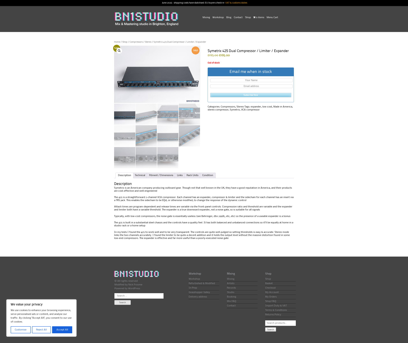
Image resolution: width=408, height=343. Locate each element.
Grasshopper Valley (199, 292)
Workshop (218, 17)
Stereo (148, 42)
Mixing (206, 17)
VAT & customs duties (236, 3)
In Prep (193, 288)
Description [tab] (124, 175)
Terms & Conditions (276, 310)
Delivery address (198, 297)
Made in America (282, 107)
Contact (238, 17)
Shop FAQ (270, 301)
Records (231, 288)
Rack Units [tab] (192, 175)
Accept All (62, 330)
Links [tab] (180, 175)
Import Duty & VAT (276, 306)
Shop (248, 17)
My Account (272, 292)
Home (117, 42)
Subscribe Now (251, 95)
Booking (231, 297)
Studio (230, 292)
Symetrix (235, 110)
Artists (230, 283)
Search (270, 330)
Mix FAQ (231, 301)
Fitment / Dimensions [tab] (161, 175)
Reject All (41, 330)
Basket (269, 283)
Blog (228, 17)
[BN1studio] (146, 21)
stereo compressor (218, 110)
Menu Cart (272, 17)
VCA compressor (250, 110)
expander (256, 107)
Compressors (136, 42)
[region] (41, 318)
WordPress (134, 288)
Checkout (270, 288)
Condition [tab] (207, 175)
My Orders (271, 297)
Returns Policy (273, 315)
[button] (119, 51)
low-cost (267, 107)
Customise (20, 330)
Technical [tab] (140, 175)
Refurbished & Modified (202, 283)
